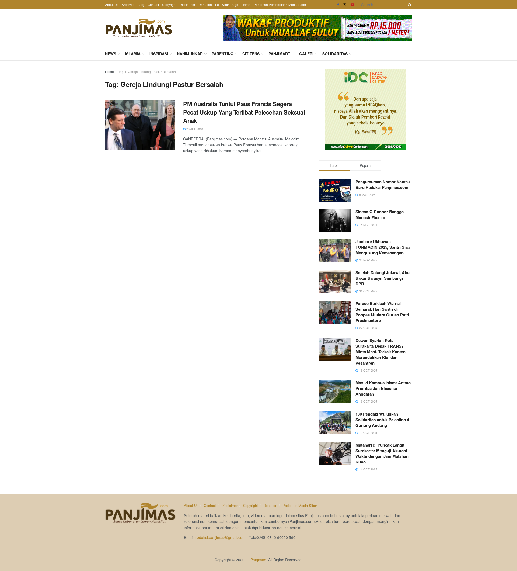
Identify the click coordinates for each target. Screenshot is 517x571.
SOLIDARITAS (335, 53)
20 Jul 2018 (194, 129)
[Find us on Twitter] (345, 4)
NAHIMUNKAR (190, 53)
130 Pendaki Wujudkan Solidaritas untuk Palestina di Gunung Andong (382, 419)
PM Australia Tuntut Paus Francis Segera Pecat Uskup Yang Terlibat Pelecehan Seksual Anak (244, 112)
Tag (121, 71)
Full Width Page (226, 4)
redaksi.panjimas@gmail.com (220, 537)
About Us (111, 4)
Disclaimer (187, 4)
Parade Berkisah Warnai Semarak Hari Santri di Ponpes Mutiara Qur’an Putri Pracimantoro (382, 311)
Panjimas (258, 559)
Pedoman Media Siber (299, 505)
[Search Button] (408, 4)
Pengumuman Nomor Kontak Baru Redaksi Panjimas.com (382, 184)
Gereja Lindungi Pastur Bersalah (152, 71)
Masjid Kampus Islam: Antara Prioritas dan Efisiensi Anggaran (383, 388)
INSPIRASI (158, 53)
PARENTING (222, 53)
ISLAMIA (133, 53)
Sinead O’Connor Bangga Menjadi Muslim (379, 214)
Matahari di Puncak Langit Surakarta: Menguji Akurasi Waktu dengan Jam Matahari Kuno (382, 453)
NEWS (110, 53)
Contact (153, 4)
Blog (141, 4)
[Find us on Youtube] (352, 4)
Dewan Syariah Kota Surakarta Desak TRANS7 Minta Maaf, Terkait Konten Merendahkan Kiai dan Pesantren (380, 351)
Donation (205, 4)
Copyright (169, 4)
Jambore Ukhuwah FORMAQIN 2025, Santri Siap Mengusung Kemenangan (382, 247)
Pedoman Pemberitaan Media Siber (280, 4)
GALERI (306, 53)
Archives (128, 4)
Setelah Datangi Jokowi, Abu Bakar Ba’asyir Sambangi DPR (382, 278)
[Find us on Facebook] (338, 4)
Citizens (251, 53)
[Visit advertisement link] (317, 28)
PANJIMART (279, 53)
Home (246, 4)
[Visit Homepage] (138, 28)
